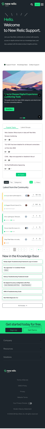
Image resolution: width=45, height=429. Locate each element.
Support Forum (11, 65)
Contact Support (34, 65)
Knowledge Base (22, 65)
